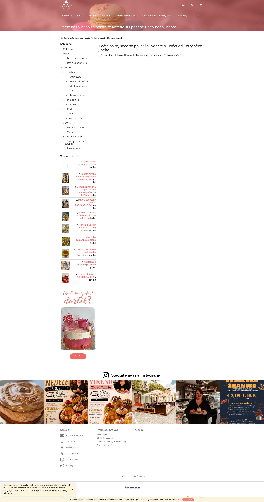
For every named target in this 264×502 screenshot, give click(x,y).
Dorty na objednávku (77, 63)
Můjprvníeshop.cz (137, 476)
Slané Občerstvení (72, 136)
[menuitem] (66, 16)
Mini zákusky (73, 100)
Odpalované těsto (77, 86)
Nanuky (72, 113)
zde (179, 500)
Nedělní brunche (75, 127)
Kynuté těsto (74, 77)
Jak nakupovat (103, 434)
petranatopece (72, 459)
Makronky (68, 49)
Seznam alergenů (104, 445)
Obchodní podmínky (106, 438)
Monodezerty (75, 118)
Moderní (71, 109)
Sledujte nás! (71, 447)
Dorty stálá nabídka (77, 58)
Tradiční (71, 72)
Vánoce (71, 132)
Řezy (71, 90)
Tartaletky (73, 104)
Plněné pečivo (74, 148)
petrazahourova (72, 453)
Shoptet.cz (122, 476)
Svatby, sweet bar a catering (76, 142)
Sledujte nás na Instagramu (136, 375)
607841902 (70, 441)
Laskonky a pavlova (78, 81)
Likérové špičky (76, 95)
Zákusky (67, 67)
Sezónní (67, 123)
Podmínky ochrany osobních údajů (112, 442)
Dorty (66, 53)
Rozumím (188, 500)
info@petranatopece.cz (76, 435)
